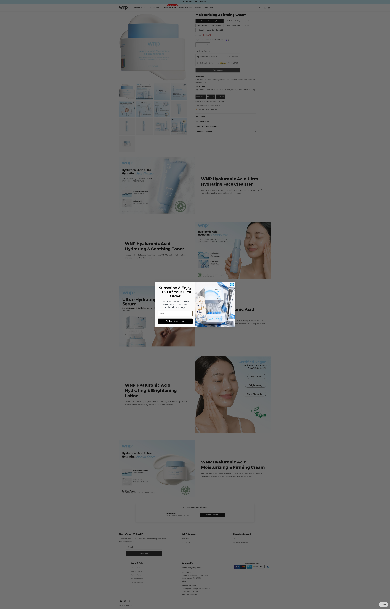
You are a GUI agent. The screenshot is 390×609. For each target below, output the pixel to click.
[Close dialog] (232, 284)
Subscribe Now (175, 321)
